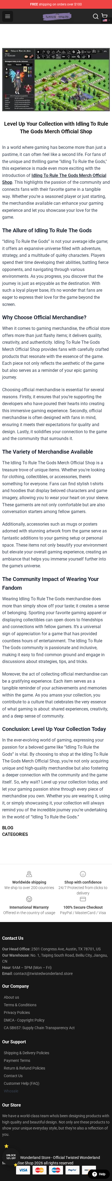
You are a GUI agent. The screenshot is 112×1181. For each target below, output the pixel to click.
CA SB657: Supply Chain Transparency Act (39, 1028)
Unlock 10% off (11, 1157)
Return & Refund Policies (24, 1068)
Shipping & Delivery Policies (26, 1053)
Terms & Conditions (20, 1005)
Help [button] (102, 1174)
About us (11, 997)
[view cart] (104, 16)
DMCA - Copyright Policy (24, 1020)
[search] (95, 16)
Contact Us (13, 1076)
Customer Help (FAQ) (21, 1083)
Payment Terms (17, 1060)
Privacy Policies (17, 1012)
